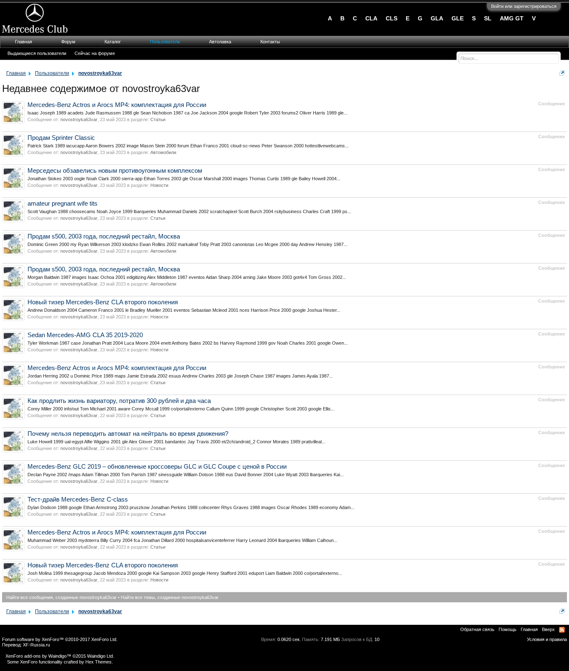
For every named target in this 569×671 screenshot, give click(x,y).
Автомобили (163, 152)
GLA (437, 18)
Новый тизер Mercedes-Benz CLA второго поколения (102, 302)
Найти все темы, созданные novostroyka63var (170, 597)
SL (488, 18)
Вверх (548, 629)
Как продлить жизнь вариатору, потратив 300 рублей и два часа (119, 401)
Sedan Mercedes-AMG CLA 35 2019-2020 (85, 335)
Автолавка (220, 41)
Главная (23, 41)
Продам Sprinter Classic (61, 137)
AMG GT (512, 18)
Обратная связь (477, 629)
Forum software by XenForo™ (59, 639)
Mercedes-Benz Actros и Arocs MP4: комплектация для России (116, 105)
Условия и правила (547, 639)
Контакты (270, 41)
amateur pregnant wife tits (62, 203)
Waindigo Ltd (100, 656)
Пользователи (165, 41)
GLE (458, 18)
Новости (159, 185)
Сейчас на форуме (95, 53)
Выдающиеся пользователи (36, 53)
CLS (391, 18)
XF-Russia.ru (36, 644)
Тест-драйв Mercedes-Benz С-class (77, 499)
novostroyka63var (78, 119)
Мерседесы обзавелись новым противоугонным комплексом (114, 170)
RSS (562, 630)
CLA (371, 18)
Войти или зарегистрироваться (524, 6)
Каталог (113, 41)
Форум (68, 41)
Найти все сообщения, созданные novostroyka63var (61, 597)
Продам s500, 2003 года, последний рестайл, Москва (103, 236)
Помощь (508, 629)
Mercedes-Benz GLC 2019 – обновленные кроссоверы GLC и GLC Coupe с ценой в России (157, 466)
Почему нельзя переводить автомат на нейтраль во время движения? (127, 433)
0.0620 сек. (289, 639)
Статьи (157, 119)
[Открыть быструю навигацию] (562, 73)
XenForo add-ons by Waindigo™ (38, 656)
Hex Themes (98, 661)
